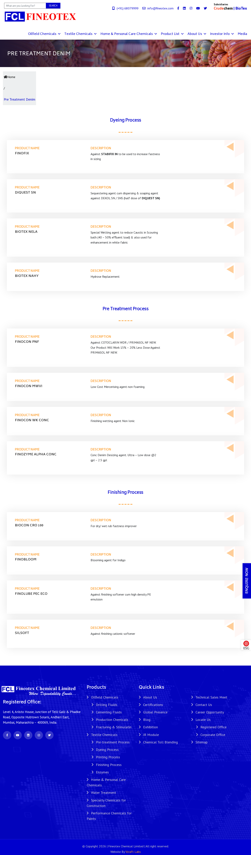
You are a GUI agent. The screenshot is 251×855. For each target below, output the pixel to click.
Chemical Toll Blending (160, 742)
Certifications (153, 704)
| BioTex (240, 8)
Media (242, 34)
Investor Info (220, 34)
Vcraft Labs (133, 852)
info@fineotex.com (160, 8)
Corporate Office (212, 734)
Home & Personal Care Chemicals (127, 34)
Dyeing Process (107, 749)
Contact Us (204, 704)
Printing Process (108, 757)
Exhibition (150, 727)
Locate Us (203, 719)
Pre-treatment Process (113, 742)
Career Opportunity (210, 712)
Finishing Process (109, 764)
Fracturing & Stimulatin (113, 727)
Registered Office (213, 727)
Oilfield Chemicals (42, 34)
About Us (195, 34)
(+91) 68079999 (127, 8)
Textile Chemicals (78, 34)
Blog (146, 719)
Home (11, 77)
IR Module (151, 734)
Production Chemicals (112, 719)
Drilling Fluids (106, 704)
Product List (170, 34)
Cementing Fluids (109, 712)
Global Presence (155, 712)
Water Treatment (103, 792)
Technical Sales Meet (211, 697)
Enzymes (102, 772)
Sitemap (201, 742)
